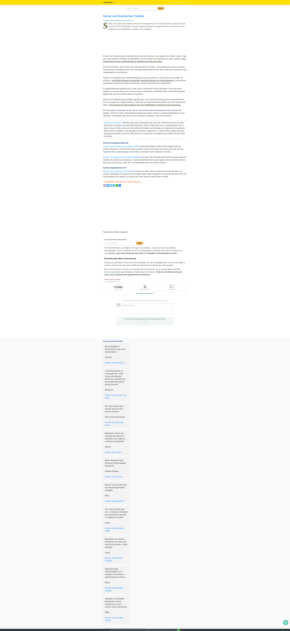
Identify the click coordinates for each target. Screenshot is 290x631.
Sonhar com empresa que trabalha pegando (122, 157)
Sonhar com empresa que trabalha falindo (121, 146)
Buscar (161, 8)
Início (172, 2)
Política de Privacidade (180, 2)
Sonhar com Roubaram (114, 501)
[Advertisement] (145, 43)
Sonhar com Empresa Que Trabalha (123, 16)
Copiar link (145, 322)
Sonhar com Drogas (113, 452)
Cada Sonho (108, 2)
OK (178, 629)
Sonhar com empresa (113, 123)
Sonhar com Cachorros (114, 363)
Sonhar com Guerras (113, 477)
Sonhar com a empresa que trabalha (118, 171)
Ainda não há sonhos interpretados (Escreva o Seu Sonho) (118, 20)
